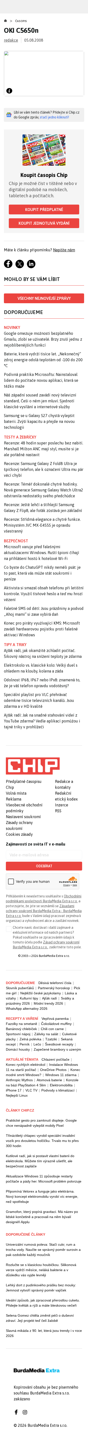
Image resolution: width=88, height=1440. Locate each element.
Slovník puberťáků (20, 988)
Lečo (37, 1044)
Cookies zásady (19, 834)
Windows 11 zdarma (61, 1075)
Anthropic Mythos (19, 1080)
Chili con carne (52, 1029)
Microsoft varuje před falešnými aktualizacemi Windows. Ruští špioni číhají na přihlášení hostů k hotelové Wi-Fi (41, 553)
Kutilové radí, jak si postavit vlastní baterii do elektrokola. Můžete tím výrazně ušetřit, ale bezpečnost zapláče (40, 1161)
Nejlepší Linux (17, 1095)
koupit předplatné (44, 209)
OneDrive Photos (53, 1070)
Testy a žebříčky (20, 437)
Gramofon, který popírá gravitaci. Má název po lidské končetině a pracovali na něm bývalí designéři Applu (42, 1217)
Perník (25, 1044)
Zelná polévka (30, 1039)
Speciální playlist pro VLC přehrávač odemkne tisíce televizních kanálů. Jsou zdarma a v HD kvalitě (39, 700)
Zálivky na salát (46, 1034)
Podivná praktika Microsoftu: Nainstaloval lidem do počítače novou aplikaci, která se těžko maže (41, 380)
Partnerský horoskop (54, 988)
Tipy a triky (15, 644)
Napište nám (64, 250)
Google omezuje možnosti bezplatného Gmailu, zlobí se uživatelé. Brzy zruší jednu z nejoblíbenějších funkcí (43, 339)
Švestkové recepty (59, 1044)
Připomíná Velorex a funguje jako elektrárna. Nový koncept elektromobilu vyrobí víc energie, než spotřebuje (42, 1196)
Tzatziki (51, 1039)
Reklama (13, 799)
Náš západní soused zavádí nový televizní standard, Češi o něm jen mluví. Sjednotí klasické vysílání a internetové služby (40, 401)
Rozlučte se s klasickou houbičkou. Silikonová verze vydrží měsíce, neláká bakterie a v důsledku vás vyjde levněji (41, 1270)
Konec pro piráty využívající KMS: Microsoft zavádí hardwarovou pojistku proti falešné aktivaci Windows (42, 629)
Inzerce (61, 805)
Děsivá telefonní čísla (54, 983)
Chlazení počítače (55, 1059)
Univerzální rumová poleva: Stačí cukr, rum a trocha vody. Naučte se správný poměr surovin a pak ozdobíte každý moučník (43, 1250)
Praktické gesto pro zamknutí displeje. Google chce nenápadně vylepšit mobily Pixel (41, 1122)
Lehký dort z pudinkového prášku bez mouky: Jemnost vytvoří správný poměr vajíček (41, 1287)
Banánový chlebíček (21, 1029)
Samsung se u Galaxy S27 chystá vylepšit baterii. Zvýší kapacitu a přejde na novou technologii (39, 421)
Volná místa (16, 793)
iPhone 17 (14, 1090)
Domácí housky (18, 1049)
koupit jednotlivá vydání (44, 223)
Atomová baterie (49, 1080)
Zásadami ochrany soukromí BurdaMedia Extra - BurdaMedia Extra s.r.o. (44, 911)
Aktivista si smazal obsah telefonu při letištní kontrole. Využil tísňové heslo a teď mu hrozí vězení (44, 594)
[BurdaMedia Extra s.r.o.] (33, 766)
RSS (58, 811)
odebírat (44, 866)
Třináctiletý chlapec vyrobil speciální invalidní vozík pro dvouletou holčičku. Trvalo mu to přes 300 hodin (42, 1141)
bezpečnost (16, 541)
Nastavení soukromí (23, 816)
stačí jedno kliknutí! (54, 117)
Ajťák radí (49, 998)
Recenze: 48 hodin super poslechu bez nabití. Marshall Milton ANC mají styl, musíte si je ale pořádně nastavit (43, 449)
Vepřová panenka (55, 1019)
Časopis (21, 21)
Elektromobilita (61, 1085)
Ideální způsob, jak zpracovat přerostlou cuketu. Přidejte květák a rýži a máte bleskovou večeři (43, 1302)
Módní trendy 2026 (48, 1003)
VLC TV (31, 1090)
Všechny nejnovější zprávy (44, 298)
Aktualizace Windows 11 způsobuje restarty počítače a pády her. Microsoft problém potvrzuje (43, 1178)
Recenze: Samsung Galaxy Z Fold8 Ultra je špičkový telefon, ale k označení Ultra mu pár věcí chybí (43, 469)
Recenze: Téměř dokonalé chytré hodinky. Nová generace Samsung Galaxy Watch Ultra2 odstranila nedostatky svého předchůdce (43, 490)
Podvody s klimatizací (58, 1090)
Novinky (12, 327)
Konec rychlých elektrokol (25, 1065)
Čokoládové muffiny (56, 1024)
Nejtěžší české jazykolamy (40, 993)
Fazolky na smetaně (21, 1024)
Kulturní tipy (29, 998)
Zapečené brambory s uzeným (57, 1049)
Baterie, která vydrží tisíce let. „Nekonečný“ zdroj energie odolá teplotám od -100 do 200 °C (43, 360)
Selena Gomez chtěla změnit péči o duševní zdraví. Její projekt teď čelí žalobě (40, 1318)
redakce (11, 40)
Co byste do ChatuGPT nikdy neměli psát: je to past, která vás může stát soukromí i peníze (42, 573)
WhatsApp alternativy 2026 (26, 1008)
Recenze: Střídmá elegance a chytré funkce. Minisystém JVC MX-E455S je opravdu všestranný (42, 525)
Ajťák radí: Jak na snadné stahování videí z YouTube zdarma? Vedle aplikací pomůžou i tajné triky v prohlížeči (42, 721)
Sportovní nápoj (18, 1034)
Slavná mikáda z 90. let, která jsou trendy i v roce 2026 (44, 1333)
